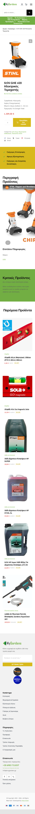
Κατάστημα (11, 29)
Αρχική (5, 29)
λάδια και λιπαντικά (9, 455)
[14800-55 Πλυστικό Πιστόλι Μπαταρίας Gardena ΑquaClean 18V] (17, 576)
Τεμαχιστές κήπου (17, 133)
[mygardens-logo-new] (10, 3)
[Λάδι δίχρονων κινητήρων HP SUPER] (17, 420)
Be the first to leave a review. (13, 93)
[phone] (13, 776)
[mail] (9, 776)
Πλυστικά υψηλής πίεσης (11, 610)
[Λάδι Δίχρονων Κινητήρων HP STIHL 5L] (17, 472)
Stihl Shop (15, 132)
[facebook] (4, 776)
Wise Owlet (25, 800)
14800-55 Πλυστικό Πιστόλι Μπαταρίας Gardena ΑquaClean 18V (17, 616)
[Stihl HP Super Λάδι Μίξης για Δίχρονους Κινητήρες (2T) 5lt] (17, 524)
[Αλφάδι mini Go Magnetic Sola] (17, 371)
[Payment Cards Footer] (17, 805)
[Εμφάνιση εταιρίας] (12, 71)
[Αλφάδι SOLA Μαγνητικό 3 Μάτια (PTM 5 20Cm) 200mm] (17, 319)
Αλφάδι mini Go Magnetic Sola (16, 409)
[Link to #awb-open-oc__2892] (31, 4)
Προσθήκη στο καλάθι (23, 122)
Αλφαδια (6, 354)
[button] (30, 41)
